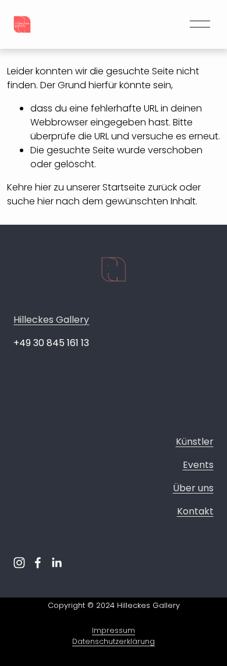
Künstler (195, 441)
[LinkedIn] (56, 562)
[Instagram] (19, 562)
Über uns (193, 488)
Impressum (113, 630)
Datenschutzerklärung (113, 641)
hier (43, 187)
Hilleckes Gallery (51, 319)
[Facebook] (38, 562)
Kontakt (195, 511)
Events (198, 464)
